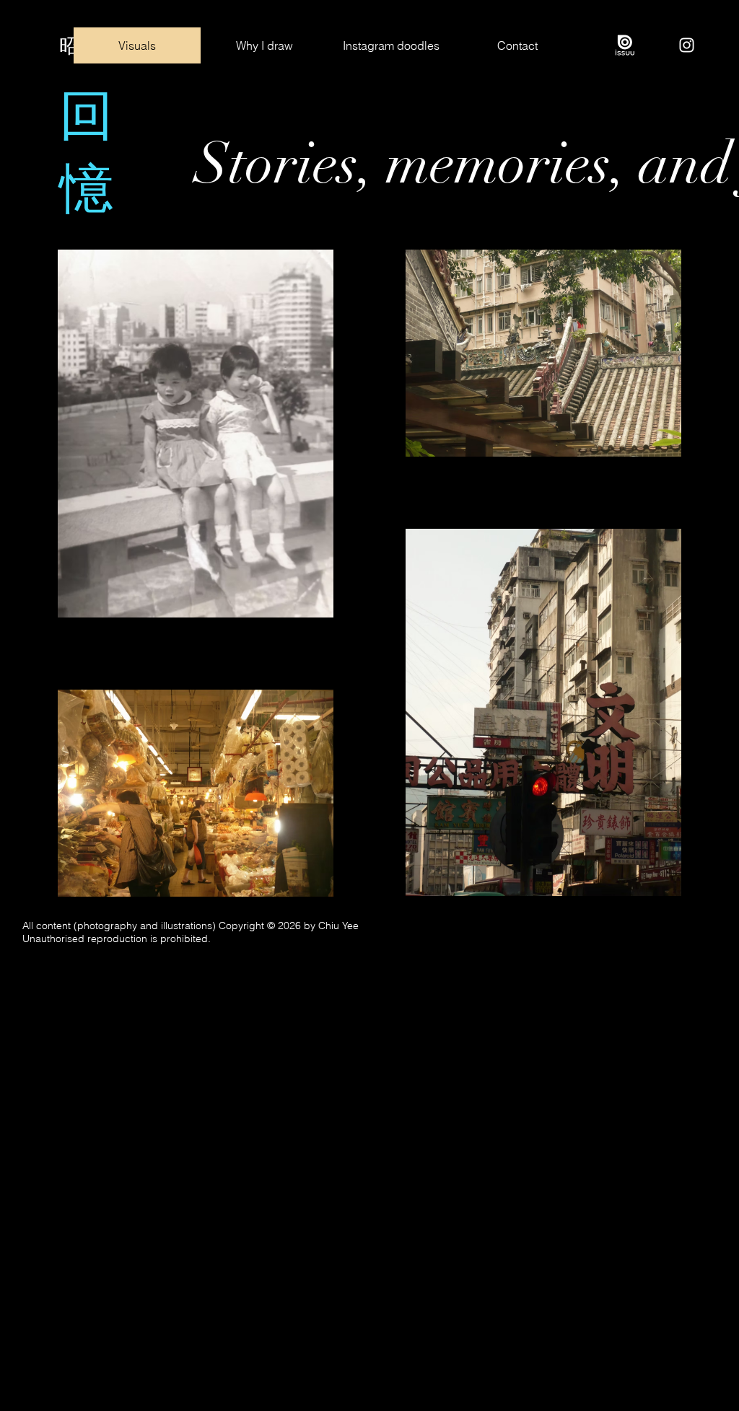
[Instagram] (686, 45)
